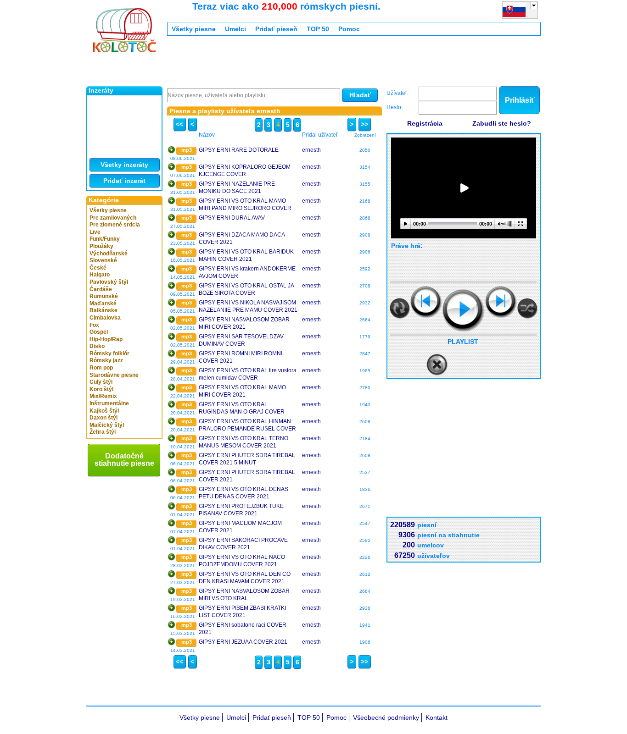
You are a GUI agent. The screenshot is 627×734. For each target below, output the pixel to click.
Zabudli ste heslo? (501, 123)
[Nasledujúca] (501, 302)
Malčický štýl (107, 425)
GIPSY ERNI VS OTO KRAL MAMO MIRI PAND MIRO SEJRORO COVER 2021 (245, 204)
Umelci (235, 29)
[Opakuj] (400, 308)
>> (364, 124)
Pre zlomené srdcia (115, 224)
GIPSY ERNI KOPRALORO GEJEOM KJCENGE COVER (245, 170)
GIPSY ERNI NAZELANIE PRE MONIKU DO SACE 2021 (237, 187)
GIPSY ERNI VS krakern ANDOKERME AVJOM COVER (247, 272)
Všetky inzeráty (124, 164)
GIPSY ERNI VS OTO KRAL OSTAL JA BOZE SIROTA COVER (246, 289)
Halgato (100, 274)
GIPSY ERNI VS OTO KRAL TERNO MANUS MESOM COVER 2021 (243, 442)
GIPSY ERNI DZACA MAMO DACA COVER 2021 (242, 238)
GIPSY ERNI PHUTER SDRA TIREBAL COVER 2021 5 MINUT (247, 459)
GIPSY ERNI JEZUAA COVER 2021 (243, 642)
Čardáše (101, 289)
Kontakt (436, 717)
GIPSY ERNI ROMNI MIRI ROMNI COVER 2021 (240, 357)
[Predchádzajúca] (426, 302)
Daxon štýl (104, 417)
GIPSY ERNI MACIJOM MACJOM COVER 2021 (240, 527)
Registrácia (424, 123)
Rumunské (104, 296)
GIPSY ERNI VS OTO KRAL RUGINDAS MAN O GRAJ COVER (242, 408)
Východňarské (109, 253)
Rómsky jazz (106, 360)
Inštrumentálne (109, 403)
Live (95, 232)
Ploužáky (101, 246)
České (98, 268)
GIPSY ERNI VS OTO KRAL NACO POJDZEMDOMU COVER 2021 (242, 561)
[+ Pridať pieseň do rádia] (171, 150)
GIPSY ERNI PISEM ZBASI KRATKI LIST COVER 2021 (242, 611)
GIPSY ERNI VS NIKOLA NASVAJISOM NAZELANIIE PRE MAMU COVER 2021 (248, 306)
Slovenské (103, 260)
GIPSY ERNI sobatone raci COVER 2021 (242, 628)
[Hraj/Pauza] (463, 310)
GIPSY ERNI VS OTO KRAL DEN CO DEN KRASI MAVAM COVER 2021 (245, 578)
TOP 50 (318, 29)
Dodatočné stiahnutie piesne (124, 459)
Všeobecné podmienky (386, 717)
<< (179, 124)
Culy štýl (101, 382)
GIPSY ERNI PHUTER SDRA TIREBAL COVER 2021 (247, 476)
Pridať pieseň (276, 29)
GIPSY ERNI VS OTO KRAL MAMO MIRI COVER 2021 (242, 391)
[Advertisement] (334, 63)
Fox (94, 325)
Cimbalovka (105, 318)
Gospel (99, 332)
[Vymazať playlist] (437, 365)
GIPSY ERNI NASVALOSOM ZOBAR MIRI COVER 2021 (244, 323)
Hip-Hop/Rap (106, 339)
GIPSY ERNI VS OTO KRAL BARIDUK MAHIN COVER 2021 (246, 255)
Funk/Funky (105, 239)
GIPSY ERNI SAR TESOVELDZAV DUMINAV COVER (241, 340)
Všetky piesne (108, 210)
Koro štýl (101, 389)
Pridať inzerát (124, 180)
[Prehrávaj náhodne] (527, 308)
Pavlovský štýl (109, 282)
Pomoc (349, 29)
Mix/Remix (103, 396)
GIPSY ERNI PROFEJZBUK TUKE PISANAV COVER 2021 (241, 510)
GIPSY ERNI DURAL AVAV (232, 218)
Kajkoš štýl (104, 411)
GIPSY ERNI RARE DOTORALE (239, 150)
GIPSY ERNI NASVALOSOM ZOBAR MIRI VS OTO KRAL (244, 595)
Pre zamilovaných (113, 218)
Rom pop (101, 367)
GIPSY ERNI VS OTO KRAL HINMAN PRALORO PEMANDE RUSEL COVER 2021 (247, 425)
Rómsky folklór (109, 353)
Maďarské (103, 303)
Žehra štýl (103, 432)
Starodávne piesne (114, 375)
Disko (97, 346)
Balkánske (104, 310)
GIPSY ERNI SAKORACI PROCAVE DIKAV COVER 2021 (243, 544)
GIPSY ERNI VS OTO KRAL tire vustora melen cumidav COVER (248, 374)
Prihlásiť (520, 100)
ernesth (311, 150)
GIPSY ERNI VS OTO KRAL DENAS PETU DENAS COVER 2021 (243, 493)
